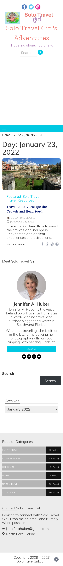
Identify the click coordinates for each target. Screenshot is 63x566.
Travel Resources (20, 200)
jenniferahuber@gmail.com (27, 528)
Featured (14, 196)
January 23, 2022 (22, 221)
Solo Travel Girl (23, 217)
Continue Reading (16, 244)
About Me (31, 349)
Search (8, 373)
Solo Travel (31, 196)
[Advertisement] (31, 92)
